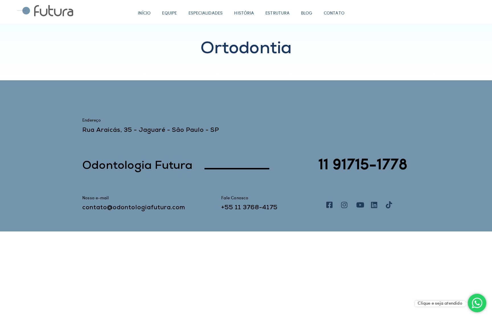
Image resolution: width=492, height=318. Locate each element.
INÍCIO (144, 13)
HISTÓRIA (244, 13)
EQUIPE (169, 13)
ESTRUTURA (277, 13)
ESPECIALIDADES (205, 13)
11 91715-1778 (363, 165)
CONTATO (334, 13)
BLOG (306, 13)
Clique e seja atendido (440, 303)
